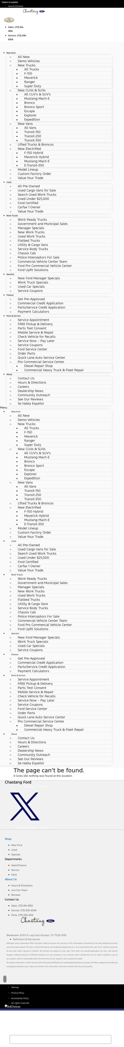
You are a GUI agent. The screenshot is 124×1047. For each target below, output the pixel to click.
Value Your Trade (30, 178)
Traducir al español (10, 2)
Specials (10, 274)
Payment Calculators (33, 311)
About (9, 374)
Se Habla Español (31, 403)
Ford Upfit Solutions (33, 270)
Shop (8, 839)
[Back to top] (4, 979)
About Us (11, 879)
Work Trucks (12, 215)
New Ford (11, 53)
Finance (10, 295)
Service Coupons (30, 291)
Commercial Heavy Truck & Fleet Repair (54, 370)
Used (8, 182)
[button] (56, 407)
